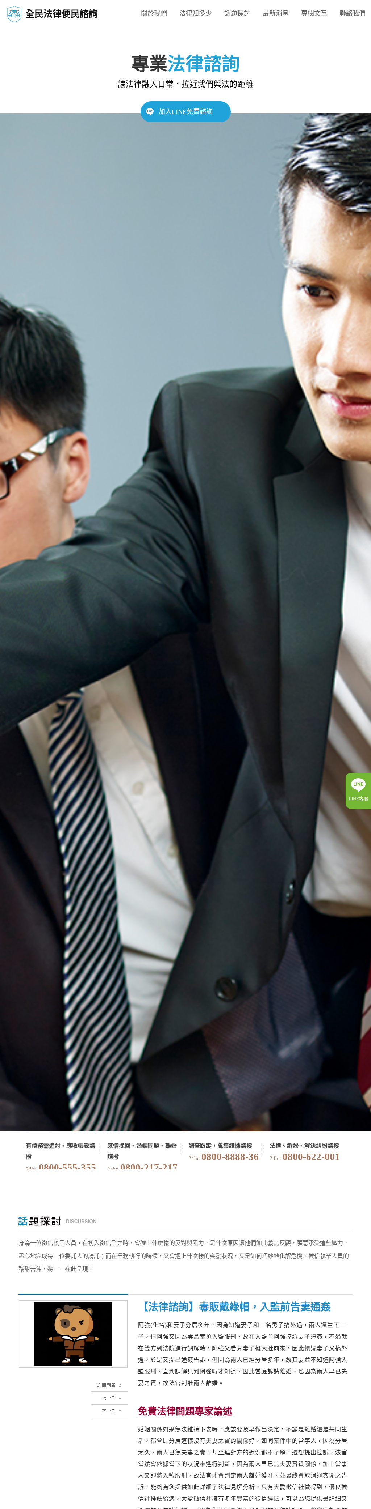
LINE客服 (358, 798)
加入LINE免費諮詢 (186, 111)
